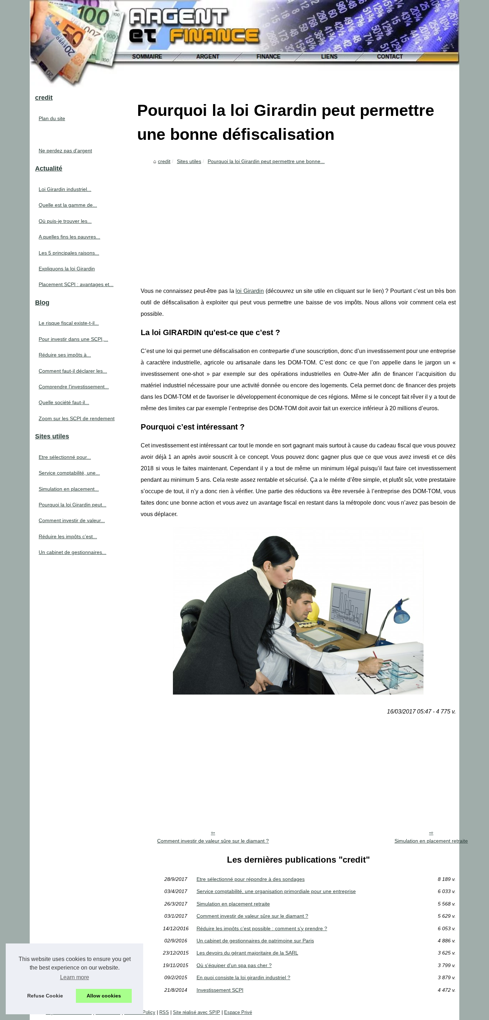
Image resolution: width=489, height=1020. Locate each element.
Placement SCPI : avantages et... (76, 284)
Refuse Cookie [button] (45, 996)
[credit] (244, 44)
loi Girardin (250, 291)
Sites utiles (189, 161)
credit (164, 161)
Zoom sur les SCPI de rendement (77, 418)
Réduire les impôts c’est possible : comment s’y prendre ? (262, 928)
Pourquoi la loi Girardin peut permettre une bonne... (266, 161)
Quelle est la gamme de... (68, 205)
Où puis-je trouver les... (65, 221)
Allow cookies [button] (104, 996)
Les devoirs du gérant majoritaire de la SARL (247, 952)
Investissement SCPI (220, 989)
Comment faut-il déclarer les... (73, 371)
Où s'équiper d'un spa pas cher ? (234, 965)
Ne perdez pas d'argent (65, 150)
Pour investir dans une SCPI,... (73, 339)
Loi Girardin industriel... (65, 189)
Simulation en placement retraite (431, 841)
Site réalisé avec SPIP (196, 1012)
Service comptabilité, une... (69, 473)
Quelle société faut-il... (64, 402)
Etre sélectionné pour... (65, 457)
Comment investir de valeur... (72, 520)
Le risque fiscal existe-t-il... (69, 323)
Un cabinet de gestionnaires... (72, 552)
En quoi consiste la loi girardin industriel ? (243, 977)
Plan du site (52, 118)
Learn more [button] (74, 977)
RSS (164, 1012)
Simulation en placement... (69, 489)
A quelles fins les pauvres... (69, 237)
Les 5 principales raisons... (69, 253)
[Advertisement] (298, 221)
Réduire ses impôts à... (65, 355)
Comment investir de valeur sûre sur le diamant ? (213, 841)
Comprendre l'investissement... (74, 386)
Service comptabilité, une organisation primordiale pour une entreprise (276, 891)
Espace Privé (238, 1012)
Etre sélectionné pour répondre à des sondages (251, 879)
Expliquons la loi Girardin (67, 268)
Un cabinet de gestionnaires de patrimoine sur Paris (255, 940)
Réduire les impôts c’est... (68, 536)
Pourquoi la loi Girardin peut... (72, 504)
